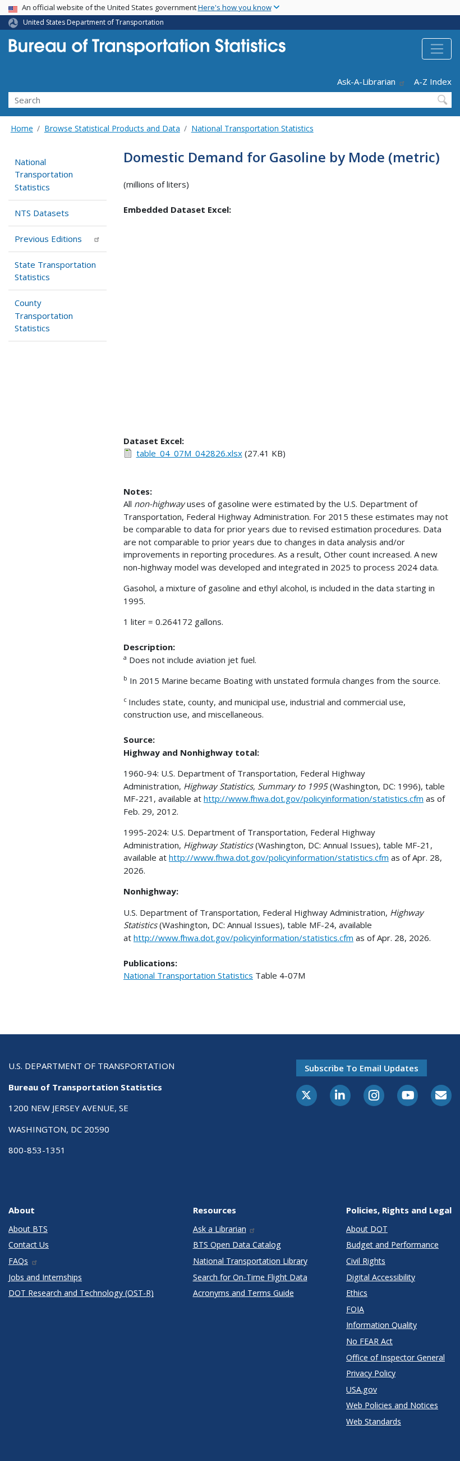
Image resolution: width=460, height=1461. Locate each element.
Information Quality (381, 1325)
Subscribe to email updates (361, 1068)
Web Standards (373, 1421)
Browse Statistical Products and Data (112, 128)
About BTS (28, 1228)
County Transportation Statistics (44, 315)
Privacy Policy (370, 1373)
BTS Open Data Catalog (237, 1244)
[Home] (147, 50)
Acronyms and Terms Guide (243, 1292)
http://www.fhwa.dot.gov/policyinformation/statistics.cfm (314, 798)
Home (22, 128)
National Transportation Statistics (252, 128)
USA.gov (361, 1389)
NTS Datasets (42, 212)
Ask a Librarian (219, 1228)
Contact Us (28, 1244)
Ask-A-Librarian (366, 81)
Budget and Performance (392, 1244)
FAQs (18, 1260)
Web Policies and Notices (392, 1405)
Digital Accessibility (380, 1277)
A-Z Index (433, 81)
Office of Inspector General (395, 1357)
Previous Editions (48, 238)
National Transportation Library (250, 1260)
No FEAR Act (369, 1341)
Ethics (356, 1292)
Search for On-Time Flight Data (250, 1277)
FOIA (355, 1309)
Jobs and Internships (45, 1277)
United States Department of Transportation (93, 22)
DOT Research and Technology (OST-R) (81, 1292)
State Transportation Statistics (55, 271)
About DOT (367, 1228)
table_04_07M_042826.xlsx (189, 453)
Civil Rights (365, 1260)
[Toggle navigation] (437, 49)
